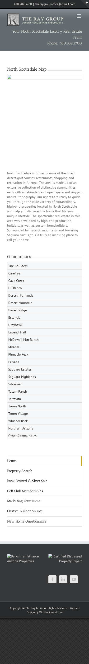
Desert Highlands (20, 295)
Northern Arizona (20, 428)
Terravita (14, 399)
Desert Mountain (20, 303)
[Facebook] (52, 579)
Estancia (14, 317)
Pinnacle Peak (18, 354)
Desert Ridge (17, 310)
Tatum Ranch (17, 391)
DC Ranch (15, 288)
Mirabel (13, 347)
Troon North (17, 406)
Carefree (14, 273)
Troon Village (18, 413)
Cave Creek (16, 280)
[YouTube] (74, 579)
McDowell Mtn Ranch (23, 339)
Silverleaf (15, 384)
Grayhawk (15, 325)
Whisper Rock (18, 421)
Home (11, 461)
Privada (13, 362)
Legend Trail (17, 332)
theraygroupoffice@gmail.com (55, 4)
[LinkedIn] (63, 579)
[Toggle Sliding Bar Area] (84, 4)
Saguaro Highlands (22, 377)
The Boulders (18, 266)
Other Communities (22, 436)
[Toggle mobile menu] (79, 16)
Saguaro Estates (20, 369)
